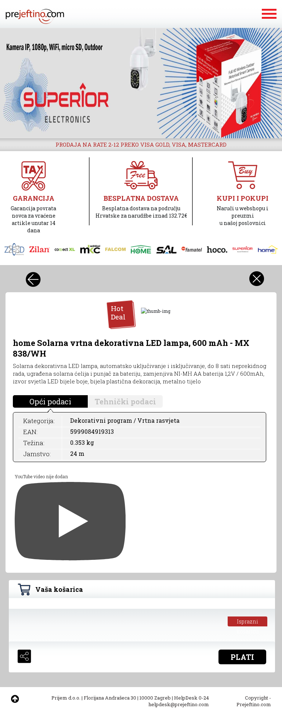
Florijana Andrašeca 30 (110, 697)
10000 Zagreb (155, 697)
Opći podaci (50, 401)
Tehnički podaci (125, 401)
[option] (141, 83)
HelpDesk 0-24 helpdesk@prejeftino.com (178, 701)
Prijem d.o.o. (65, 697)
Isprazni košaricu (247, 622)
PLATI (242, 657)
